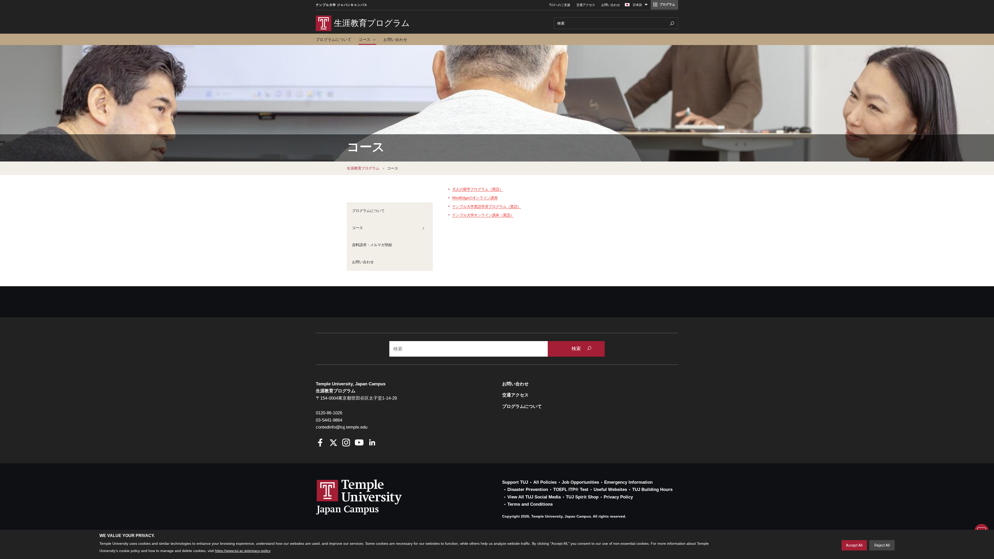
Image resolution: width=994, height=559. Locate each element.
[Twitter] (333, 443)
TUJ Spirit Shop (582, 497)
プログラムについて (333, 39)
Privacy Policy (618, 497)
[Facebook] (320, 443)
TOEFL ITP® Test (570, 489)
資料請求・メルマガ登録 (372, 245)
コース (364, 39)
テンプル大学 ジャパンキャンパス (341, 5)
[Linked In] (372, 443)
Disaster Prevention (527, 489)
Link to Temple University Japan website (367, 497)
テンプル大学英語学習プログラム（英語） (486, 206)
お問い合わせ (610, 5)
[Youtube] (359, 443)
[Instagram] (346, 443)
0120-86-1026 (329, 412)
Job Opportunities (580, 482)
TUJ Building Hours (652, 489)
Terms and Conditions (530, 504)
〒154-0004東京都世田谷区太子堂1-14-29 (356, 398)
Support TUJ (515, 482)
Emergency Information (628, 482)
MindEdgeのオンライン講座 (475, 198)
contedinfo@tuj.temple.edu (341, 427)
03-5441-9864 (329, 420)
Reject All (882, 545)
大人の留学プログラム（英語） (477, 189)
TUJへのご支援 (559, 5)
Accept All (854, 545)
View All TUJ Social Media (534, 497)
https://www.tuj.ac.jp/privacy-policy (242, 551)
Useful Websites (610, 489)
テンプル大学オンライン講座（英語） (483, 215)
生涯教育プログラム (363, 168)
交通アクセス (585, 5)
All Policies (545, 482)
